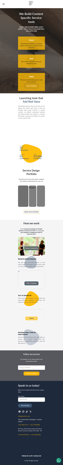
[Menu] (4, 4)
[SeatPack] (23, 196)
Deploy (31, 318)
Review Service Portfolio (31, 212)
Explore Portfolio (31, 86)
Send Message (25, 405)
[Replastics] (32, 196)
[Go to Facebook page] (20, 412)
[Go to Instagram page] (23, 412)
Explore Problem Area (31, 248)
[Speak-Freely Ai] (41, 196)
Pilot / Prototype (31, 283)
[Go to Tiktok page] (27, 412)
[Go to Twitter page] (31, 412)
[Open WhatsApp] (58, 460)
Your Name (21, 396)
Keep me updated (31, 373)
